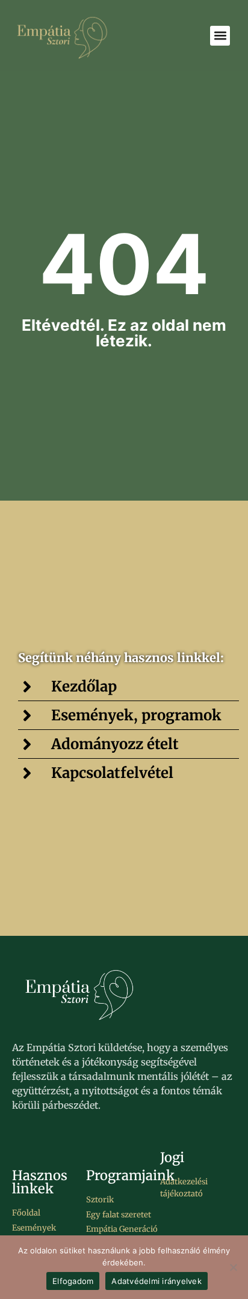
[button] (220, 36)
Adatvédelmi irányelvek (156, 1281)
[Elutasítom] (233, 1267)
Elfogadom (72, 1281)
